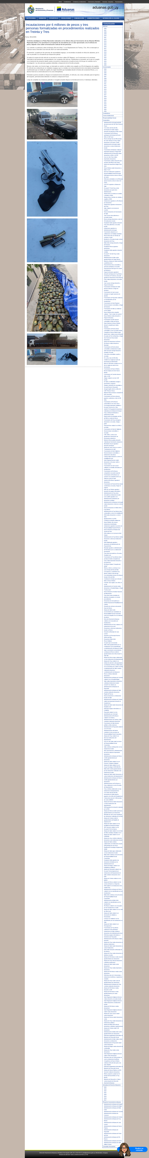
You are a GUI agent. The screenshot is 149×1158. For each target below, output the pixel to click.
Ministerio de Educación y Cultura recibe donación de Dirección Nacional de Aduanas (112, 1081)
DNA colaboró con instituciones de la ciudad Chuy (113, 886)
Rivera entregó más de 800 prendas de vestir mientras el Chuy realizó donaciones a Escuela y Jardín (113, 140)
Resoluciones (66, 18)
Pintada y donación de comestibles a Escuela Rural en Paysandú (113, 386)
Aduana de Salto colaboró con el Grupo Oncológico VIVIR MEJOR (112, 766)
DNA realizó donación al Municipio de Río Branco (113, 950)
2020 (105, 54)
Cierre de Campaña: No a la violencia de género (113, 616)
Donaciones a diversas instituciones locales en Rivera (113, 629)
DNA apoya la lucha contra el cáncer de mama (113, 176)
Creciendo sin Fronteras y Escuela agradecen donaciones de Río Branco (113, 276)
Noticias (105, 26)
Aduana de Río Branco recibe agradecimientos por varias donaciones (111, 993)
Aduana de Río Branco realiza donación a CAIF (111, 988)
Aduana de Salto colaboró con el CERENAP (112, 835)
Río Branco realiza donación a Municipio (111, 344)
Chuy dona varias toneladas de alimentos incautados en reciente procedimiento (112, 597)
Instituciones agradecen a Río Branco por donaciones (113, 201)
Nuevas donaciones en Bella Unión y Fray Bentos (113, 508)
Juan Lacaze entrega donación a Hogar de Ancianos (112, 283)
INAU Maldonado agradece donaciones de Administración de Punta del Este (112, 544)
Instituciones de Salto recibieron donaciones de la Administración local (113, 932)
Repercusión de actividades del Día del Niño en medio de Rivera (112, 417)
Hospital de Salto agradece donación (113, 222)
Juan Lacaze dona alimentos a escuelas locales (111, 216)
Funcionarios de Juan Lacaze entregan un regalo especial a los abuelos (112, 294)
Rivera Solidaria (108, 641)
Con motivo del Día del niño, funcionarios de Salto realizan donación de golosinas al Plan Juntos (113, 129)
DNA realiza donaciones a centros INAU (112, 515)
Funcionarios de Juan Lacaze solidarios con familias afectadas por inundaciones (113, 467)
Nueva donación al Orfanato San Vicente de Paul (112, 530)
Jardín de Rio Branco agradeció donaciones (112, 481)
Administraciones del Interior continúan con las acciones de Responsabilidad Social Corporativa (112, 732)
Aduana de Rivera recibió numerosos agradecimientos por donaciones (113, 811)
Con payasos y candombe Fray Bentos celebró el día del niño (112, 572)
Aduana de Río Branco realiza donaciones (111, 1007)
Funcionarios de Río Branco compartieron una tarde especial (112, 472)
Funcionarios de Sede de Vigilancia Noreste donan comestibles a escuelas (112, 431)
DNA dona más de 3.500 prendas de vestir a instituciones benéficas (113, 1058)
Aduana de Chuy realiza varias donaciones (111, 1050)
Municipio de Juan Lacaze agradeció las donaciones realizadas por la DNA (113, 815)
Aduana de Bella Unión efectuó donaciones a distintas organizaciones (113, 1025)
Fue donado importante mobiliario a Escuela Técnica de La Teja (112, 406)
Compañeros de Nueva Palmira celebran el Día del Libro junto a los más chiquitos (112, 1062)
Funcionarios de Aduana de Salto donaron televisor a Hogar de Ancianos (112, 288)
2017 (105, 48)
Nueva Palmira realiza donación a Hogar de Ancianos (112, 316)
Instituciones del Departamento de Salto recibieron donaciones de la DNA (112, 874)
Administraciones (93, 18)
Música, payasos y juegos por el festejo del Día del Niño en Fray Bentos (112, 1075)
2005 (105, 72)
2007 (105, 30)
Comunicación (79, 18)
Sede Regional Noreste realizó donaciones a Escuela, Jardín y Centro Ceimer (112, 462)
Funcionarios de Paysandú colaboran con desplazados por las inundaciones (113, 299)
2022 (105, 57)
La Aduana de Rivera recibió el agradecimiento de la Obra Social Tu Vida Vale (113, 653)
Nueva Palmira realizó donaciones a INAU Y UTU (113, 168)
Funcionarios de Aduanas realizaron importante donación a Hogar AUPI (113, 150)
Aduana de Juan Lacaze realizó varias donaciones (112, 1014)
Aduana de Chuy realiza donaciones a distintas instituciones (113, 943)
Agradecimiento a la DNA (110, 518)
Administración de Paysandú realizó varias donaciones (113, 1043)
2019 (105, 52)
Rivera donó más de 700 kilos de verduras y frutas (112, 236)
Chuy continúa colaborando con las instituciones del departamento (112, 789)
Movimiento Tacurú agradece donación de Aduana (111, 444)
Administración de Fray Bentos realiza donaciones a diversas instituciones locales (113, 538)
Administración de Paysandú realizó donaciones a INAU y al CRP (113, 154)
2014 (105, 43)
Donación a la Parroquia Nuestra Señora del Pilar (112, 636)
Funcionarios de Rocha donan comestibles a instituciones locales (112, 347)
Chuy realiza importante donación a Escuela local (112, 561)
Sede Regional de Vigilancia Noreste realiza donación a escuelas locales (113, 998)
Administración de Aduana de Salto (112, 1142)
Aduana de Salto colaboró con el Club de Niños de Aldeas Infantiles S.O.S (113, 831)
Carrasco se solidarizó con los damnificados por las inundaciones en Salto (113, 920)
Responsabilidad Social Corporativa (109, 119)
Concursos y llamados (94, 2)
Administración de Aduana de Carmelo (113, 1111)
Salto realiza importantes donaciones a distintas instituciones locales (113, 682)
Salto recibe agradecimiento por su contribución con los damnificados (112, 645)
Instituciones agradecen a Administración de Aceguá (110, 229)
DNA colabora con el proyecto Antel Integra (112, 534)
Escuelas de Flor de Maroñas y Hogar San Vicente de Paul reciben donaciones (113, 337)
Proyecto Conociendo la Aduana (112, 1102)
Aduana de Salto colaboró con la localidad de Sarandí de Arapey (112, 824)
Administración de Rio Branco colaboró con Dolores (111, 716)
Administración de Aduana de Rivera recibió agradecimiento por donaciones (113, 757)
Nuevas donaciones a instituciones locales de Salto (112, 696)
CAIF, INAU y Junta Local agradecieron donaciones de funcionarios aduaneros (111, 436)
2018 (105, 50)
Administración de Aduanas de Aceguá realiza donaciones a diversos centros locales (113, 504)
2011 (105, 37)
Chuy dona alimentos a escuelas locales (112, 225)
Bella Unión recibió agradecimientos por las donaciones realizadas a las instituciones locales (112, 770)
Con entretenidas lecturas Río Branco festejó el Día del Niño (113, 576)
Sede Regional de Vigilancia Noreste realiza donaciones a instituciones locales (113, 1002)
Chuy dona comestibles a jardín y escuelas (112, 355)
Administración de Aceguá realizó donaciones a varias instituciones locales (112, 146)
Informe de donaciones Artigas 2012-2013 (113, 165)
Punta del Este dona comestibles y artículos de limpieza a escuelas (112, 265)
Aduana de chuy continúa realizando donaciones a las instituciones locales (113, 839)
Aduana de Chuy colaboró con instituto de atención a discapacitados (113, 662)
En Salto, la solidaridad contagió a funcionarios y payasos (112, 382)
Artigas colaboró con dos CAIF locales (111, 378)
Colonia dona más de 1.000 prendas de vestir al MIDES (113, 798)
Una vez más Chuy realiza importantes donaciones (110, 157)
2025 (105, 63)
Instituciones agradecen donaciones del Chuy (113, 205)
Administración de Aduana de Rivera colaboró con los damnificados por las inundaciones (113, 891)
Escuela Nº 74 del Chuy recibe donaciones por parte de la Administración (111, 189)
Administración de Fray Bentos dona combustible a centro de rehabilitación (113, 512)
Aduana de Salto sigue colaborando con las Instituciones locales (112, 851)
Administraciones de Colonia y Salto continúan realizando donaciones (113, 720)
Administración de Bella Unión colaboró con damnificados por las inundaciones (112, 902)
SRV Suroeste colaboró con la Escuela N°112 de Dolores (111, 828)
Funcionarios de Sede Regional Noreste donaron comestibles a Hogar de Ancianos (113, 305)
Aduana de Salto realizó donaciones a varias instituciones (113, 946)
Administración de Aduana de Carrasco (111, 1114)
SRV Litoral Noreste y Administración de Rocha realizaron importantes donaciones (113, 752)
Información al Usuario (111, 18)
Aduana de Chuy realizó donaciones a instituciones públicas (113, 1021)
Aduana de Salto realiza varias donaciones (111, 965)
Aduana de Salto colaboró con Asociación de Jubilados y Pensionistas (111, 914)
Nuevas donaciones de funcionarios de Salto (113, 212)
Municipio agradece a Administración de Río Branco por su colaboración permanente (113, 549)
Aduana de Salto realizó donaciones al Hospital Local (113, 705)
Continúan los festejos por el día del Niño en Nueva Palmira (112, 579)
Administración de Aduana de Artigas (113, 1106)
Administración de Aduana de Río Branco (112, 1138)
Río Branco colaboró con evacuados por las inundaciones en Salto (113, 906)
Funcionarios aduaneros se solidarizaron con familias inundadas (113, 232)
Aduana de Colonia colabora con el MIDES (112, 879)
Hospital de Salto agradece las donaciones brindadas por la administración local (111, 862)
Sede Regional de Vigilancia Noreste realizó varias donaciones (113, 1010)
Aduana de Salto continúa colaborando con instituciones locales (113, 842)
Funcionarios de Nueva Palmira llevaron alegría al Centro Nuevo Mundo (112, 370)
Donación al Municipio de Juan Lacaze (111, 632)
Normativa (42, 18)
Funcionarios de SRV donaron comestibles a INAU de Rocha (111, 320)
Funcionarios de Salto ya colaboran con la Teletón (112, 309)
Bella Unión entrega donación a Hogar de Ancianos (113, 243)
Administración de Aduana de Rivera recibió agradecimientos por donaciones (113, 779)
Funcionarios (118, 2)
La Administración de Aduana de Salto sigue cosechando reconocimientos (113, 649)
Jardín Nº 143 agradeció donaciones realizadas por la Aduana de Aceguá (113, 409)
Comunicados (107, 67)
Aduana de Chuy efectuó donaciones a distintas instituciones (113, 961)
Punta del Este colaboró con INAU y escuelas (113, 426)
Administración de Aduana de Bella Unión (112, 1108)
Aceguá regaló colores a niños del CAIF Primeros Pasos (112, 389)
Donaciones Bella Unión (110, 639)
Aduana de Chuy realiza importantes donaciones (113, 968)
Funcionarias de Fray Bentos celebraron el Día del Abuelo (111, 928)
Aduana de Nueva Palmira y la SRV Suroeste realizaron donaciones (112, 1071)
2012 (105, 39)
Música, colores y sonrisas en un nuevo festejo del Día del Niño (112, 568)
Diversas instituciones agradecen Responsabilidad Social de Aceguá (112, 172)
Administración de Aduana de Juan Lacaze (112, 1123)
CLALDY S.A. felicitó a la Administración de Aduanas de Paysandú (111, 686)
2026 (105, 65)
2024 (105, 61)
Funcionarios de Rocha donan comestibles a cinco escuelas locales (113, 329)
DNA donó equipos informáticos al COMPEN (112, 709)
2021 (105, 55)
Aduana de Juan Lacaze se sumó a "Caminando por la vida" (112, 448)
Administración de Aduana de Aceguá (113, 1104)
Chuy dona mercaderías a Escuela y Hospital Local (113, 554)
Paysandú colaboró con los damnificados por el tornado (111, 713)
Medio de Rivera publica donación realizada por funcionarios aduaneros (113, 441)
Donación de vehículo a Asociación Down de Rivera (112, 607)
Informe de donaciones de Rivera (112, 341)
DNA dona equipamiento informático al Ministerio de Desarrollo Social (113, 1036)
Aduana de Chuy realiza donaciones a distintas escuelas (113, 954)
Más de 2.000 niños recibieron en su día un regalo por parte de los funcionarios (113, 365)
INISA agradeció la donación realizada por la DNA (113, 808)
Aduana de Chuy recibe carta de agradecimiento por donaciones (112, 981)
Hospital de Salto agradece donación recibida (113, 251)
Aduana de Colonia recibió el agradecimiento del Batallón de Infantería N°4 (111, 820)
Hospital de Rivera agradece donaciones (111, 247)
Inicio (60, 2)
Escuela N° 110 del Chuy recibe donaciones (112, 254)
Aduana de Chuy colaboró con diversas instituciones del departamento (111, 737)
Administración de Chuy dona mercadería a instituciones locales (112, 494)
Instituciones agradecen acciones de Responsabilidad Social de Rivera (113, 526)
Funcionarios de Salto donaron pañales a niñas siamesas (111, 724)
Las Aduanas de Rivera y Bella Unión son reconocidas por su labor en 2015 (113, 665)
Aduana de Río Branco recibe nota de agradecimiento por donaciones (113, 957)
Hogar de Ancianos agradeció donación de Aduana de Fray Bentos (113, 273)
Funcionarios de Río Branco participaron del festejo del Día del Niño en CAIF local (112, 135)
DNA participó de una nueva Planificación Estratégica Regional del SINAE (113, 847)
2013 (105, 41)
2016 (105, 46)
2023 (105, 59)
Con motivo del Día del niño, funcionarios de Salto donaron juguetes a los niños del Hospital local (113, 794)
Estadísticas (53, 18)
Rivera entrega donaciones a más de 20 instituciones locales (113, 220)
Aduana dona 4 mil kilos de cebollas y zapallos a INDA (113, 198)
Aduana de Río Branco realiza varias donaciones (113, 972)
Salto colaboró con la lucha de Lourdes (111, 209)
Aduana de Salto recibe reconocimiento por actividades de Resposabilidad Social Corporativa (112, 611)
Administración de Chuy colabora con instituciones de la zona (113, 625)
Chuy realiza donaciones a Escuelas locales (113, 280)
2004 (105, 71)
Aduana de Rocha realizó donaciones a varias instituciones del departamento (113, 803)
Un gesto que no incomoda (110, 642)
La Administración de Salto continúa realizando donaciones (112, 669)
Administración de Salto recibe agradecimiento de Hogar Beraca (112, 258)
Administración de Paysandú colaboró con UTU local (113, 727)
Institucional (31, 18)
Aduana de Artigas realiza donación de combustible (113, 1047)
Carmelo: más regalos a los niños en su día (113, 583)
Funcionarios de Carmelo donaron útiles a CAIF (112, 375)
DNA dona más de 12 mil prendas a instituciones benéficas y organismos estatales (113, 977)
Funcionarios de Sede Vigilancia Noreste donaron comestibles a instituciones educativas (112, 452)
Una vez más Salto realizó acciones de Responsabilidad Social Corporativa (113, 743)
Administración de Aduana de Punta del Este (112, 1134)
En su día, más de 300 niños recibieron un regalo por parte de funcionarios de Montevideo (112, 359)
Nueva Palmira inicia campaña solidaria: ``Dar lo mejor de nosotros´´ (113, 313)
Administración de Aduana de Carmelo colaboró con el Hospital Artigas (113, 678)
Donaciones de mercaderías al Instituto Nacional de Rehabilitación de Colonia (113, 602)
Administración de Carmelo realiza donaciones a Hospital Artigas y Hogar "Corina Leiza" (113, 588)
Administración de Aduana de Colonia (113, 1117)
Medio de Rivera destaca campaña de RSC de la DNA (113, 393)
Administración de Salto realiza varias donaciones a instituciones (113, 1040)
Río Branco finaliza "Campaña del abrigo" (112, 565)
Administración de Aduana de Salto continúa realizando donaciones (112, 691)
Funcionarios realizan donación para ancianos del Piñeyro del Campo (113, 161)
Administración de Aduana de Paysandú (111, 1130)
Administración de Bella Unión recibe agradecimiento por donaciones (113, 1032)
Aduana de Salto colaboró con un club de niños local (113, 910)
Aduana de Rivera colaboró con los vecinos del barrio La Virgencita (112, 882)
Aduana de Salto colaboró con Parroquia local (111, 924)
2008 (105, 32)
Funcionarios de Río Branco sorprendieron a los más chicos (112, 402)
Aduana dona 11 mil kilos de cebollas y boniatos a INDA (113, 194)
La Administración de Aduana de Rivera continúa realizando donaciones (112, 673)
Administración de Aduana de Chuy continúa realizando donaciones (112, 985)
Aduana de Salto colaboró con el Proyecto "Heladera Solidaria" (112, 762)
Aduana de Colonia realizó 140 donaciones (111, 1029)
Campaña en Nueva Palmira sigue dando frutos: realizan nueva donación (113, 333)
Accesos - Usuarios (107, 2)
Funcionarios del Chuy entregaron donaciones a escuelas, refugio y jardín (112, 421)
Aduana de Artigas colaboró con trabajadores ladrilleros (112, 866)
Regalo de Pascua (108, 694)
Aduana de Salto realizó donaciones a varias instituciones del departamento (113, 775)
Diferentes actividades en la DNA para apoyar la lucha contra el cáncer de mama (113, 180)
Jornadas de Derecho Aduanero (112, 1085)
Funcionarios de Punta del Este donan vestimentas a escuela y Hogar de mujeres (113, 485)
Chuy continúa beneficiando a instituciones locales (111, 413)
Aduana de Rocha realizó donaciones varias (113, 1018)
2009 (105, 33)
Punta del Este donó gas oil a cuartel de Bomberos (113, 269)
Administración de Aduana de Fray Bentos (112, 1119)
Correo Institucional (108, 115)
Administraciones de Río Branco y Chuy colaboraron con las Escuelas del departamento (113, 785)
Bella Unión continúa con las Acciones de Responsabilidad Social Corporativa (113, 856)
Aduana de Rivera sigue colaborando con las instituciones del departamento (113, 658)
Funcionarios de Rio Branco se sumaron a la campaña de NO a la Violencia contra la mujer (112, 476)
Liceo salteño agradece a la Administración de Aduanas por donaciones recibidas (111, 498)
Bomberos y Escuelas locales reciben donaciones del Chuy (113, 240)
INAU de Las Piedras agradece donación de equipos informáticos (112, 490)
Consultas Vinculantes (109, 1146)
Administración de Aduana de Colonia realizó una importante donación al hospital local (113, 701)
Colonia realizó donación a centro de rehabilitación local (113, 457)
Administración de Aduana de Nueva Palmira (113, 1127)
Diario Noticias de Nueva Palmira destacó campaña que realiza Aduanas (112, 325)
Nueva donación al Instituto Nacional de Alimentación (113, 592)
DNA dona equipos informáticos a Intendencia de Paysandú (112, 935)
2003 (105, 69)
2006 (105, 28)
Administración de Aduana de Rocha (113, 1140)
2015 (105, 44)
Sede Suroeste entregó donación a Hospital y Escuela (112, 351)
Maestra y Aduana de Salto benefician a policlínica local (113, 262)
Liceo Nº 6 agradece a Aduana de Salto (112, 185)
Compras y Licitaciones (79, 2)
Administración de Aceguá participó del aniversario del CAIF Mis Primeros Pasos (113, 124)
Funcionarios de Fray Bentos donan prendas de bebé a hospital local (113, 557)
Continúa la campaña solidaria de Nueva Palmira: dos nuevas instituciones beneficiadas (112, 522)
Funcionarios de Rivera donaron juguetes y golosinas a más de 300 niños (112, 398)
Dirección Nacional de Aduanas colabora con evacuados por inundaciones (111, 620)
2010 (105, 35)
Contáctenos (67, 2)
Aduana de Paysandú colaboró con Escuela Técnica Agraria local (112, 870)
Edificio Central (107, 1144)
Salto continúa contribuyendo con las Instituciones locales (113, 747)
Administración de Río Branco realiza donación (113, 939)
